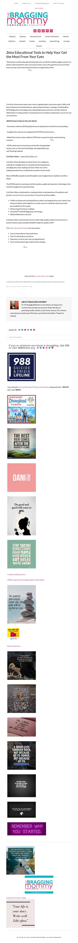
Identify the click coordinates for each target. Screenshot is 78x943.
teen (30, 286)
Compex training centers (16, 574)
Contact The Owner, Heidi (16, 898)
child (11, 286)
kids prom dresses (14, 646)
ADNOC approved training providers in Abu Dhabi (25, 580)
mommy (25, 286)
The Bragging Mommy (38, 937)
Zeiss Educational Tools (18, 228)
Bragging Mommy (27, 19)
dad (14, 286)
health (19, 286)
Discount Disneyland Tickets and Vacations (33, 387)
